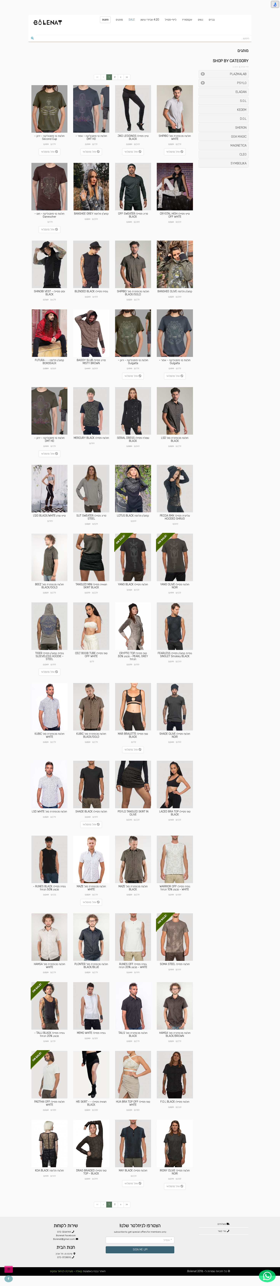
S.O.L (243, 101)
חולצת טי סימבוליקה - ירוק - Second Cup (49, 137)
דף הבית (245, 67)
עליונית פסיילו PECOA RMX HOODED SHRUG (175, 517)
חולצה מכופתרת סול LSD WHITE (49, 811)
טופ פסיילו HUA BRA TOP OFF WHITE (133, 1103)
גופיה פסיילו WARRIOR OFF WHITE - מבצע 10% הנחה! (175, 888)
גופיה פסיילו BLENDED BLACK (91, 291)
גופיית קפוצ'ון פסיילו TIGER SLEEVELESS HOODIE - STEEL (49, 656)
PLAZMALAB (238, 74)
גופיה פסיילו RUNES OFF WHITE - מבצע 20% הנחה (133, 966)
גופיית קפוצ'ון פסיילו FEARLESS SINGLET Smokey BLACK (175, 655)
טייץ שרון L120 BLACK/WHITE (49, 515)
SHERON (240, 127)
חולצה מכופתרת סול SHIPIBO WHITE (175, 137)
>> (127, 77)
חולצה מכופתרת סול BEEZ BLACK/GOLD (49, 586)
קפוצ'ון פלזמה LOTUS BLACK (133, 515)
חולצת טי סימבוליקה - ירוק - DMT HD (49, 439)
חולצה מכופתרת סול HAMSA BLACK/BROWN (174, 1034)
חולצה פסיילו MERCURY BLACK (91, 438)
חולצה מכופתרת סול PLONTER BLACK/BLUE (91, 966)
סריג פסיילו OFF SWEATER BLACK (133, 215)
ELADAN (241, 92)
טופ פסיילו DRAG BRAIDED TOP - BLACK (91, 1172)
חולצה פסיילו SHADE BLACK (91, 811)
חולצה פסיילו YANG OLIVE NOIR (174, 586)
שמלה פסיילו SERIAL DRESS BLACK (133, 439)
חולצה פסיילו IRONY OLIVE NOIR (175, 1172)
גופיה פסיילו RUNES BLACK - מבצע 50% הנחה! (49, 888)
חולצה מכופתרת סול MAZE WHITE (91, 888)
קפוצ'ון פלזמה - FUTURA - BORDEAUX (49, 362)
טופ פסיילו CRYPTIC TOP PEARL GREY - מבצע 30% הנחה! (133, 656)
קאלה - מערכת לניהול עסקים (66, 1271)
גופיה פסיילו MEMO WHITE (91, 1033)
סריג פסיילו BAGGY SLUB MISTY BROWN (91, 362)
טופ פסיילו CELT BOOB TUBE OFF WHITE (91, 655)
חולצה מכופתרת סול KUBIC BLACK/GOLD (91, 735)
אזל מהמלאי (173, 151)
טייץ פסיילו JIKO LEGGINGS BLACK (133, 137)
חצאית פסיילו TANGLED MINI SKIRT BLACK (91, 586)
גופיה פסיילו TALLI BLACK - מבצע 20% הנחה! (49, 1034)
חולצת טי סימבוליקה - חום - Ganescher (49, 215)
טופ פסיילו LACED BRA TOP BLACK (174, 813)
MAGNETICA (238, 145)
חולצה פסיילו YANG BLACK (133, 584)
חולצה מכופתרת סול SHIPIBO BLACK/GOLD (133, 293)
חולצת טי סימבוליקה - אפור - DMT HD (91, 137)
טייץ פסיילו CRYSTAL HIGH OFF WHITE (175, 215)
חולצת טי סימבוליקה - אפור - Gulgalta (174, 362)
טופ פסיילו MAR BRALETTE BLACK (133, 735)
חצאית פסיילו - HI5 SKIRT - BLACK (91, 1103)
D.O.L (243, 118)
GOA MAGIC (238, 136)
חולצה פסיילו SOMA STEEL (175, 964)
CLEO (242, 154)
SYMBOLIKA (238, 163)
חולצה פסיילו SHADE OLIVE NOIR (174, 735)
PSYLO (241, 83)
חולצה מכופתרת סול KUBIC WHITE (49, 735)
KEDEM (241, 110)
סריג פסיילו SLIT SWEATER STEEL (91, 517)
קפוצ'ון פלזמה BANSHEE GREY (91, 213)
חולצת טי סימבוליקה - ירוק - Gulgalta (133, 362)
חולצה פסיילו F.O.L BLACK (174, 1101)
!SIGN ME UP (140, 1249)
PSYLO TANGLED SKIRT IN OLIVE (133, 813)
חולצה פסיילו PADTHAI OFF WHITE (49, 1103)
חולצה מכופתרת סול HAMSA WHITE (49, 966)
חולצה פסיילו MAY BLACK (133, 1170)
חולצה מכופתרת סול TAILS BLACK (132, 1034)
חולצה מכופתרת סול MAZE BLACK (133, 888)
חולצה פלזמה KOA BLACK (49, 1170)
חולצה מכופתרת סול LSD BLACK (174, 439)
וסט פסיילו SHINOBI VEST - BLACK (49, 293)
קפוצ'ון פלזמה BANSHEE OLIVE (175, 291)
